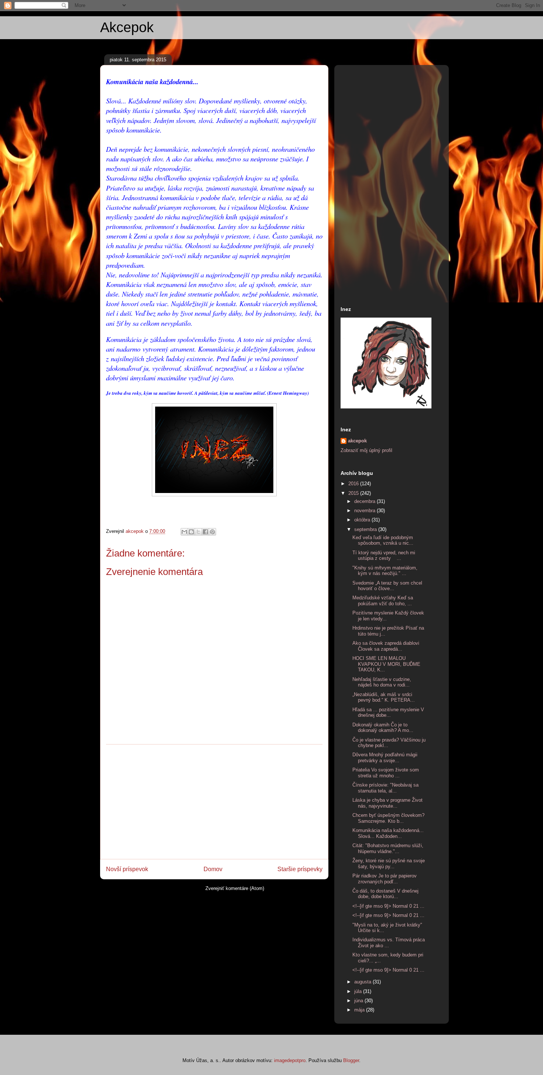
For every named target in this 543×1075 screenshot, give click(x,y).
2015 (354, 493)
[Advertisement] (214, 801)
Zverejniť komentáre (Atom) (234, 888)
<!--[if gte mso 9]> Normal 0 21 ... (388, 906)
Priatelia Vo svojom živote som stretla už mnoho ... (385, 772)
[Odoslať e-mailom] (184, 531)
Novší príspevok (127, 869)
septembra (366, 529)
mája (360, 1010)
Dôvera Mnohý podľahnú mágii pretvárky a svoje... (384, 757)
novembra (365, 510)
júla (358, 991)
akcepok (357, 441)
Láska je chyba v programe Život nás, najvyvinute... (387, 803)
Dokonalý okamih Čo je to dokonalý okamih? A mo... (382, 727)
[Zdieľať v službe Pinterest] (212, 531)
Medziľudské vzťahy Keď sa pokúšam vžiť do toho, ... (382, 600)
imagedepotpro (289, 1060)
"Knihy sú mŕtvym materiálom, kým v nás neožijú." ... (384, 570)
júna (359, 1000)
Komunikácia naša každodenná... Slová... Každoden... (388, 833)
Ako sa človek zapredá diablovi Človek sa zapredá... (385, 646)
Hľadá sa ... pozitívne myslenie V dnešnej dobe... (388, 712)
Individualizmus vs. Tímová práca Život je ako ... (388, 942)
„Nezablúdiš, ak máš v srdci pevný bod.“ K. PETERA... (383, 697)
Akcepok (127, 27)
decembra (365, 501)
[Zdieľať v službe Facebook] (205, 531)
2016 (354, 483)
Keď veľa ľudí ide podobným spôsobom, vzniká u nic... (382, 540)
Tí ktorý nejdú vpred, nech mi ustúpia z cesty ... (383, 555)
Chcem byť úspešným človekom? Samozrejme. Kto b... (388, 818)
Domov (213, 869)
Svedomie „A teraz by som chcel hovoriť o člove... (387, 586)
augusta (363, 982)
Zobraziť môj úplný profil (366, 450)
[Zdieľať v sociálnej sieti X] (198, 531)
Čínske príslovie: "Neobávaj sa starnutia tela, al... (385, 788)
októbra (363, 520)
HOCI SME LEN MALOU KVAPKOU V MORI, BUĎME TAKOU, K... (386, 663)
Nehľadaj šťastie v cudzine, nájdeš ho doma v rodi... (381, 682)
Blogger (351, 1060)
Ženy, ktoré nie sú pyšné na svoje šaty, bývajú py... (388, 863)
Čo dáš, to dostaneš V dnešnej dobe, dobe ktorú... (385, 894)
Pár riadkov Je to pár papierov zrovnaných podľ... (384, 878)
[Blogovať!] (191, 531)
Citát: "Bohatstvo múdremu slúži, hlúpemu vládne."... (387, 848)
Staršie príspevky (299, 869)
